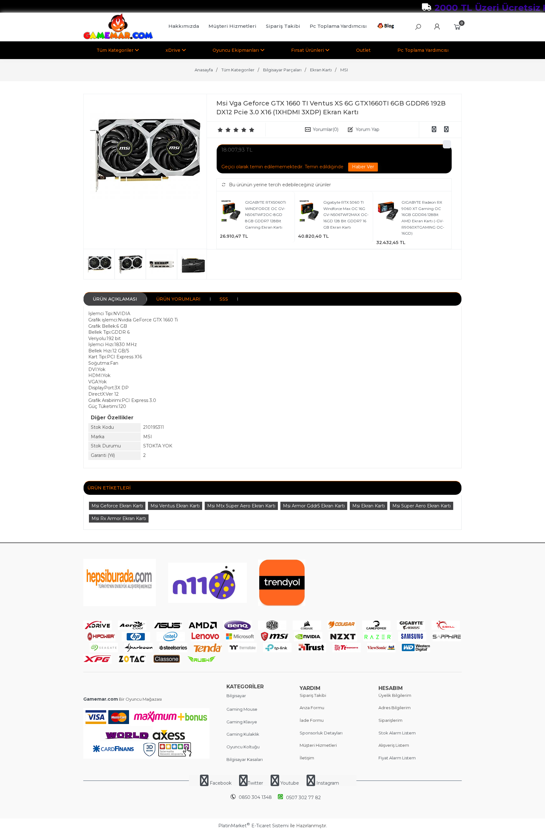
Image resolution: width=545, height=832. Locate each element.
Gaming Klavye (241, 721)
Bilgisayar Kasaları (244, 759)
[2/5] (224, 130)
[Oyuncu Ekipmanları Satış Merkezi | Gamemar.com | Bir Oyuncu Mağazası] (118, 38)
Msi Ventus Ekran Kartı (175, 506)
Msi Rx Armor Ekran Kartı (118, 518)
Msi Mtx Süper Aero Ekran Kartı (241, 506)
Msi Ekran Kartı (368, 506)
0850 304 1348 (255, 797)
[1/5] (220, 130)
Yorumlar (325, 129)
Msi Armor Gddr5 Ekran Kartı (314, 506)
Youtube (289, 783)
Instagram (327, 783)
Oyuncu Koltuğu (243, 746)
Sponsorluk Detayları (321, 732)
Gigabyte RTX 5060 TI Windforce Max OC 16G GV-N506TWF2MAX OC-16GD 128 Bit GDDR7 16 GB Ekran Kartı (346, 214)
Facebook (220, 783)
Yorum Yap (367, 129)
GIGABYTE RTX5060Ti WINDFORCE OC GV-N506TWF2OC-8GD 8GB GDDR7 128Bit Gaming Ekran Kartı (265, 214)
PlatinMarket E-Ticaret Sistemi (253, 826)
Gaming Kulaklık (242, 734)
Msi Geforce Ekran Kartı (117, 506)
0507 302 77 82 (303, 797)
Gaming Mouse (241, 709)
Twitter (255, 783)
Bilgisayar (236, 695)
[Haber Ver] (363, 167)
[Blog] (387, 27)
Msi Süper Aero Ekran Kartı (421, 506)
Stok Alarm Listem (397, 732)
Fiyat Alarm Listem (397, 757)
